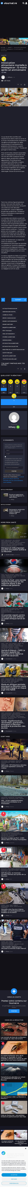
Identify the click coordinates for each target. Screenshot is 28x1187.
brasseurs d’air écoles (13, 832)
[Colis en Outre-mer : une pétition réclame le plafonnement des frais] (14, 1107)
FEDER (11, 905)
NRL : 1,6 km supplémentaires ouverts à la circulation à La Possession (12, 802)
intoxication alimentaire (10, 343)
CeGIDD (19, 643)
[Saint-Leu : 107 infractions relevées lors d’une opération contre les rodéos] (14, 749)
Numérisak (22, 870)
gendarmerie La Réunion (7, 942)
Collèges (17, 715)
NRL (7, 798)
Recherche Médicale (6, 610)
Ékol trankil (9, 941)
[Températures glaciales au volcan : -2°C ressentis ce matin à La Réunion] (14, 1069)
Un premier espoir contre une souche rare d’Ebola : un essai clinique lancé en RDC (13, 617)
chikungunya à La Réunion (7, 542)
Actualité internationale (11, 608)
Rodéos (13, 762)
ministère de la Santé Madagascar (13, 349)
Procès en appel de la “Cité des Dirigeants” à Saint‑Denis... (16, 496)
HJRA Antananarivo (8, 333)
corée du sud (18, 574)
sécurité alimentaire (9, 356)
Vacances (16, 647)
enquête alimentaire (9, 327)
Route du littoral (14, 798)
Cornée (3, 575)
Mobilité (3, 798)
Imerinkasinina (7, 340)
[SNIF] (3, 59)
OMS (15, 609)
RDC (18, 609)
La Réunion (10, 644)
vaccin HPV (4, 718)
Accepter (14, 1175)
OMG (4, 392)
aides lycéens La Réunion (13, 868)
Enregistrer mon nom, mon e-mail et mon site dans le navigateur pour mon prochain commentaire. (13, 461)
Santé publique (7, 352)
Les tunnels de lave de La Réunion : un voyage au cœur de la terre (14, 1038)
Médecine (22, 575)
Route (11, 906)
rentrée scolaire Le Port (7, 836)
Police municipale (5, 762)
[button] (25, 1148)
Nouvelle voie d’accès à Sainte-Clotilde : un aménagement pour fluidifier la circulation (13, 910)
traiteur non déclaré (9, 359)
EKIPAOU (23, 868)
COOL (24, 392)
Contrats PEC (5, 835)
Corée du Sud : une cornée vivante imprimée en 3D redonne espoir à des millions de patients (13, 582)
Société (3, 905)
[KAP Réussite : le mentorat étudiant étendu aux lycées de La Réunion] (14, 857)
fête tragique (7, 330)
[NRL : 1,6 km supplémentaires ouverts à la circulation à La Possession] (14, 785)
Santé (3, 55)
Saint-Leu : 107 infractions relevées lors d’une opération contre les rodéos (13, 766)
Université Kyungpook (7, 578)
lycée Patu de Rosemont (7, 944)
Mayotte (13, 680)
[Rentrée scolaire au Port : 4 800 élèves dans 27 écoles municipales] (14, 821)
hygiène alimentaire (8, 337)
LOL (17, 392)
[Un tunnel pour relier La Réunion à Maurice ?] (14, 1088)
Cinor (7, 905)
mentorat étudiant (14, 870)
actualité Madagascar (9, 308)
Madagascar (17, 644)
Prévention (11, 645)
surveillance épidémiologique (9, 546)
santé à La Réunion (6, 544)
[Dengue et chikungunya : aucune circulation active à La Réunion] (14, 532)
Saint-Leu (18, 762)
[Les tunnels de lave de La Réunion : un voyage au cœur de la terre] (14, 1029)
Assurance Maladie (6, 714)
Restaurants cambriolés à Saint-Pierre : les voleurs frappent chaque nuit (17, 511)
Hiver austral (4, 543)
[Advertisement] (14, 22)
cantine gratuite (5, 834)
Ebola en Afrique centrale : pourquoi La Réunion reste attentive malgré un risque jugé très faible (13, 687)
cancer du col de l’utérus (8, 715)
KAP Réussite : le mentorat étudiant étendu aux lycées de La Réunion (13, 874)
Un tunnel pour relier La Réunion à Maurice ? (13, 1097)
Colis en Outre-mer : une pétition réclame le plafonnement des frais (13, 1116)
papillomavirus (20, 716)
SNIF (14, 406)
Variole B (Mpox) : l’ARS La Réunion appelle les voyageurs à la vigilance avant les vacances (13, 653)
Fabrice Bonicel (17, 941)
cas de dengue (15, 541)
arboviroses (8, 540)
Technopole (4, 907)
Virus (2, 613)
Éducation (4, 832)
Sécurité (3, 763)
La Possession (18, 797)
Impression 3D (9, 575)
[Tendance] (3, 814)
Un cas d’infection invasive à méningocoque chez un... (21, 1142)
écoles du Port (13, 835)
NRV (11, 392)
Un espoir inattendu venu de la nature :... (7, 1141)
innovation (17, 575)
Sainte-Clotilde (18, 906)
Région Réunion (5, 906)
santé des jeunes (12, 717)
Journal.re (4, 644)
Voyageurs (16, 648)
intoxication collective (10, 346)
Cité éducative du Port (17, 834)
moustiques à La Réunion (15, 543)
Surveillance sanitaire (7, 682)
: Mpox (6, 643)
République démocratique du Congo (10, 612)
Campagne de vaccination (18, 714)
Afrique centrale (9, 678)
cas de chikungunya (6, 541)
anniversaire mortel (9, 311)
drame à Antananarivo (9, 321)
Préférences (14, 1183)
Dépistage (4, 716)
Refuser (14, 1179)
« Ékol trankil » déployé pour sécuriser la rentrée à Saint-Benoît (13, 947)
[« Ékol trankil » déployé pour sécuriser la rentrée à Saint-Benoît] (14, 930)
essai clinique (4, 609)
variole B (10, 648)
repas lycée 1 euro (5, 871)
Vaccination (4, 648)
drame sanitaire (7, 324)
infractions (19, 761)
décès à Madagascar (9, 318)
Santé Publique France (17, 544)
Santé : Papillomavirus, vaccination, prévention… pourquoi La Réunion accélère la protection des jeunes (13, 724)
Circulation (4, 797)
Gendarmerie (11, 761)
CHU (23, 643)
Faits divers (4, 761)
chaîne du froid (7, 314)
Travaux (21, 798)
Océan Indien (4, 645)
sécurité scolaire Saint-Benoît (9, 945)
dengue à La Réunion (20, 542)
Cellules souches (9, 574)
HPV (8, 716)
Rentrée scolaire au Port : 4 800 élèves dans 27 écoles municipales (13, 838)
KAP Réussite (4, 870)
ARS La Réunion (16, 540)
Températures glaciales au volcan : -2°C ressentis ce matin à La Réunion (13, 1078)
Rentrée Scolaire (19, 944)
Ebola (20, 608)
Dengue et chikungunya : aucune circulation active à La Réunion (13, 550)
